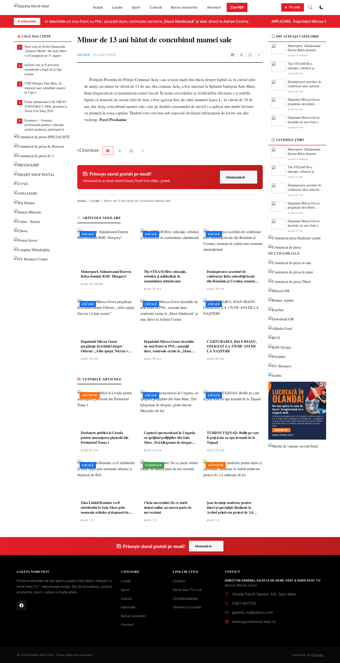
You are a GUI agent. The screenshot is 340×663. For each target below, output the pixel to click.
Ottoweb (317, 655)
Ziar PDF (237, 7)
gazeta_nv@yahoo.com (252, 612)
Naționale (128, 607)
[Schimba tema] (321, 7)
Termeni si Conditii (187, 607)
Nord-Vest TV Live (187, 590)
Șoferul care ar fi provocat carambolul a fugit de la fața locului (43, 69)
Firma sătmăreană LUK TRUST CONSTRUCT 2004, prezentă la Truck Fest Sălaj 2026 (46, 106)
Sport (136, 7)
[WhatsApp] (250, 55)
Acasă (98, 7)
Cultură (156, 7)
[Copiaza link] (259, 55)
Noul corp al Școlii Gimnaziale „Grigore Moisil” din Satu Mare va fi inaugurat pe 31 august (45, 51)
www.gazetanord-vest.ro (254, 621)
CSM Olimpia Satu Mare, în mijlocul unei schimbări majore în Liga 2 (45, 87)
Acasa (81, 201)
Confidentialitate (185, 598)
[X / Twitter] (241, 55)
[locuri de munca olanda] (297, 411)
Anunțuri (127, 624)
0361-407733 (244, 603)
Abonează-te (235, 177)
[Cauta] (310, 7)
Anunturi (214, 7)
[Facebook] (232, 55)
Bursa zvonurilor (184, 7)
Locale (117, 7)
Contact (179, 581)
